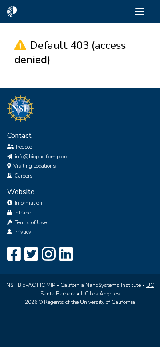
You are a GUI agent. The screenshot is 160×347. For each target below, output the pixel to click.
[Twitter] (31, 254)
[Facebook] (14, 254)
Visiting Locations (34, 165)
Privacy (22, 231)
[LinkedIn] (66, 254)
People (24, 146)
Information (28, 202)
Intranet (23, 212)
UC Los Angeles (100, 293)
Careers (23, 175)
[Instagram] (49, 254)
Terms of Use (31, 222)
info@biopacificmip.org (42, 156)
